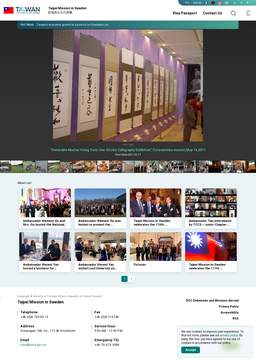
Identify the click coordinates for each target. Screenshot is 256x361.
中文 (187, 2)
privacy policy (229, 335)
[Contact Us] (226, 3)
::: (1, 297)
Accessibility (230, 312)
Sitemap (197, 2)
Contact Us (212, 13)
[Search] (233, 13)
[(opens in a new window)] (206, 3)
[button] (23, 24)
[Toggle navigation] (248, 13)
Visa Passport (185, 13)
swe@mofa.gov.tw (33, 345)
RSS (236, 318)
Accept (191, 350)
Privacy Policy (229, 306)
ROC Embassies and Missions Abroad (212, 300)
